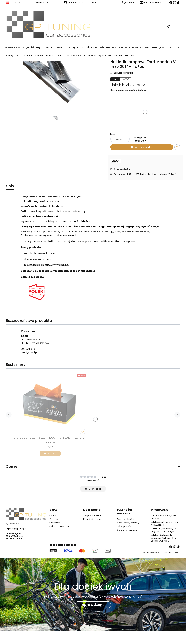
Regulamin (54, 522)
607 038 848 (28, 349)
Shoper (175, 552)
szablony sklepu (151, 552)
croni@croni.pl (29, 352)
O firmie (53, 519)
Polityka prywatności (59, 526)
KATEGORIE (27, 55)
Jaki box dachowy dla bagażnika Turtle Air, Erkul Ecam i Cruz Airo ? (163, 538)
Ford (62, 55)
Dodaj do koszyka (141, 147)
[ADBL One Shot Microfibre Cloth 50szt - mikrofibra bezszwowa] (50, 404)
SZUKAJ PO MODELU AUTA (46, 55)
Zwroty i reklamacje (127, 530)
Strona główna (12, 55)
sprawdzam (93, 604)
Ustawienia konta (92, 519)
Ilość (112, 134)
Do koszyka (50, 453)
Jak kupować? (124, 526)
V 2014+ (81, 55)
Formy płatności (125, 519)
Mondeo (71, 55)
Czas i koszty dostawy (128, 522)
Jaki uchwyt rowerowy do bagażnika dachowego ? (163, 530)
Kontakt (53, 515)
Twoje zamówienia (92, 515)
